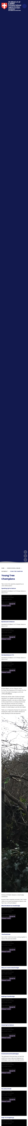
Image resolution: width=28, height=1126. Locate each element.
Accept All (12, 604)
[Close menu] (24, 6)
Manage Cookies (6, 605)
